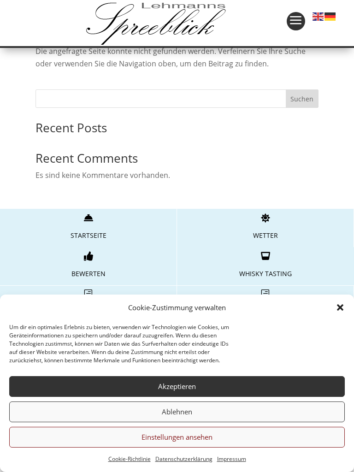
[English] (318, 16)
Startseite (88, 235)
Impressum (231, 459)
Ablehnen (177, 411)
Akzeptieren (177, 386)
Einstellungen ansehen (177, 437)
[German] (330, 16)
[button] (340, 307)
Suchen (301, 98)
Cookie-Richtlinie (129, 459)
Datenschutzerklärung (183, 459)
